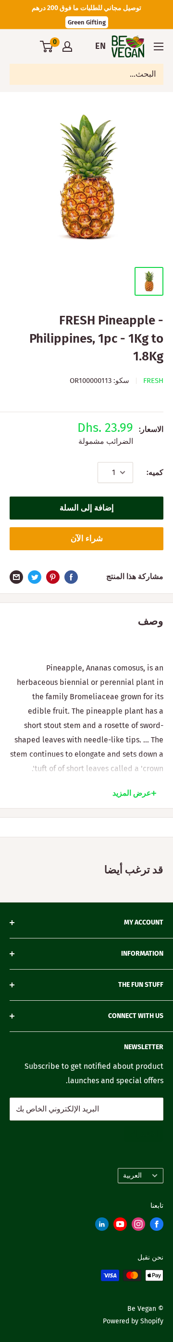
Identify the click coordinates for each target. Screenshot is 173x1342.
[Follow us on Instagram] (138, 1226)
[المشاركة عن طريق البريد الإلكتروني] (16, 576)
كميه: (155, 472)
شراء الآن (87, 538)
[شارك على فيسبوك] (71, 576)
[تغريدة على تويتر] (34, 576)
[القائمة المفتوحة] (158, 46)
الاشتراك (144, 1134)
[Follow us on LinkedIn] (102, 1226)
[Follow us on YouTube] (120, 1226)
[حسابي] (67, 46)
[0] (47, 46)
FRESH (153, 380)
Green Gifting (87, 22)
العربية (132, 1175)
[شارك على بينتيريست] (53, 576)
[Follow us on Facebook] (156, 1226)
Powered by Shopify (133, 1321)
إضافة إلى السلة (87, 508)
